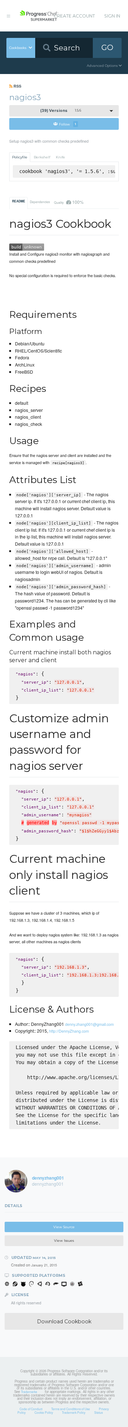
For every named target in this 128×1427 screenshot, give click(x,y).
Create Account (74, 16)
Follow (67, 124)
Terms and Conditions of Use (70, 1409)
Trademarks (29, 1391)
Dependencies (40, 202)
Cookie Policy (43, 1412)
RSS (16, 86)
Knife (60, 157)
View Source (64, 1227)
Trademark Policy (73, 1412)
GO (107, 47)
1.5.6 (60, 110)
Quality (68, 202)
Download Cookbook (64, 1321)
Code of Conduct (31, 1409)
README (18, 201)
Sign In (112, 16)
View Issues (64, 1241)
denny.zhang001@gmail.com (89, 1024)
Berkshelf (42, 157)
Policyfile (19, 157)
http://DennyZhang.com (69, 1031)
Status (98, 1412)
